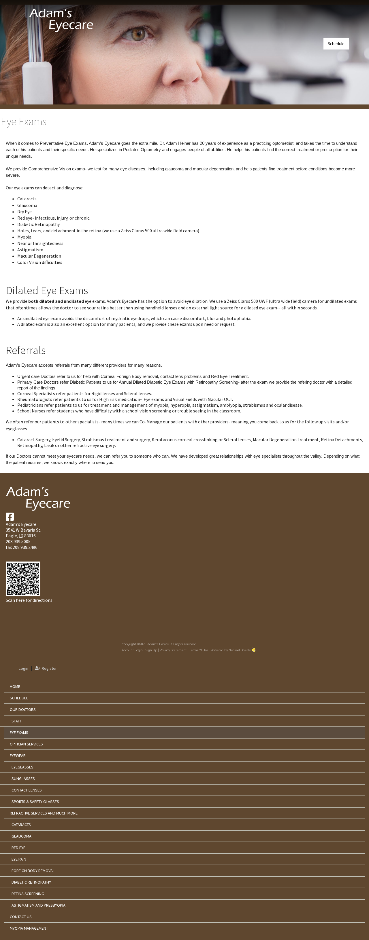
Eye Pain (19, 859)
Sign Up (151, 650)
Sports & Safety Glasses (35, 801)
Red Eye (18, 847)
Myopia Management (29, 928)
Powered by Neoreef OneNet (231, 650)
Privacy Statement (173, 650)
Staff (17, 721)
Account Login (132, 650)
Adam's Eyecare (21, 524)
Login (22, 668)
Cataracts (21, 824)
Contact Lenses (27, 790)
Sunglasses (23, 778)
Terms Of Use (198, 650)
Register (48, 668)
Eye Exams (19, 732)
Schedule (336, 43)
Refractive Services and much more (44, 813)
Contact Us (21, 916)
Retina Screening (28, 893)
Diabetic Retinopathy (31, 882)
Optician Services (26, 744)
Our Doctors (23, 709)
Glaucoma (21, 836)
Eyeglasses (22, 767)
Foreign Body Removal (33, 870)
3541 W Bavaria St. (23, 530)
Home (15, 686)
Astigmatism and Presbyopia (38, 905)
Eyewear (18, 755)
